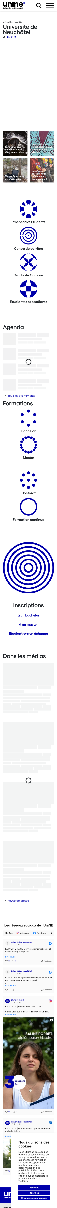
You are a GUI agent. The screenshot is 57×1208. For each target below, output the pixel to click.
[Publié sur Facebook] (50, 943)
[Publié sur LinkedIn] (50, 1123)
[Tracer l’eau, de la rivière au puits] (15, 170)
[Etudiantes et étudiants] (28, 290)
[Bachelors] (28, 419)
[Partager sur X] (12, 37)
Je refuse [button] (34, 1193)
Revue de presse (18, 900)
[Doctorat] (28, 481)
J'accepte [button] (34, 1187)
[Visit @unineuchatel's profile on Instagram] (7, 1001)
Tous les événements (21, 395)
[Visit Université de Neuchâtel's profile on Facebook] (7, 943)
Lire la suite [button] (10, 957)
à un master (28, 624)
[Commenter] (11, 990)
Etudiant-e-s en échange (28, 633)
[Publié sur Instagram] (50, 1001)
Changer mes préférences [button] (34, 1198)
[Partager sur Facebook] (8, 37)
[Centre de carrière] (28, 237)
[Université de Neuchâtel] (14, 5)
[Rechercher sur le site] (39, 5)
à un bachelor (28, 615)
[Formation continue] (28, 508)
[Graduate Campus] (28, 263)
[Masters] (28, 446)
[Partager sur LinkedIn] (15, 37)
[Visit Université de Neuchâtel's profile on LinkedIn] (7, 1123)
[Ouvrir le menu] (50, 5)
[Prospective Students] (28, 210)
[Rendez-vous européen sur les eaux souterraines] (15, 143)
